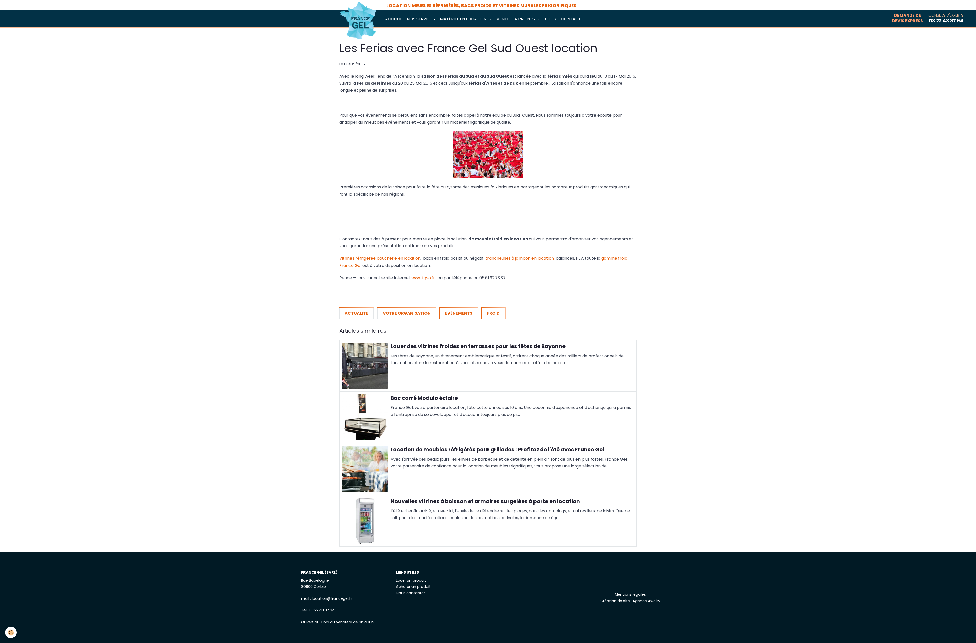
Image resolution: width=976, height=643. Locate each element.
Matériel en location (463, 19)
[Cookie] (11, 632)
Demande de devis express (907, 18)
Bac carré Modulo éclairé (424, 398)
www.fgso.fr (423, 278)
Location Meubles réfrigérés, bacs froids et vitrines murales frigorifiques (481, 6)
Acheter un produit (413, 586)
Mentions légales (630, 594)
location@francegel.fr (332, 598)
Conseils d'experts (945, 18)
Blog (550, 19)
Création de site (615, 600)
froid (493, 313)
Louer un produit (411, 580)
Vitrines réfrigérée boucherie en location (379, 258)
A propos (525, 19)
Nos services (421, 19)
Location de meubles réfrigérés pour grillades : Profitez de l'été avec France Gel (497, 449)
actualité (356, 313)
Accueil (393, 19)
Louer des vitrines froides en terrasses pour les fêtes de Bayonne (478, 346)
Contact (571, 19)
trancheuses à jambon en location (519, 258)
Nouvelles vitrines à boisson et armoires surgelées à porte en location (485, 501)
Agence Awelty (646, 600)
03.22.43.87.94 (322, 610)
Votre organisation (407, 313)
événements (458, 313)
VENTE (503, 19)
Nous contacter (410, 592)
